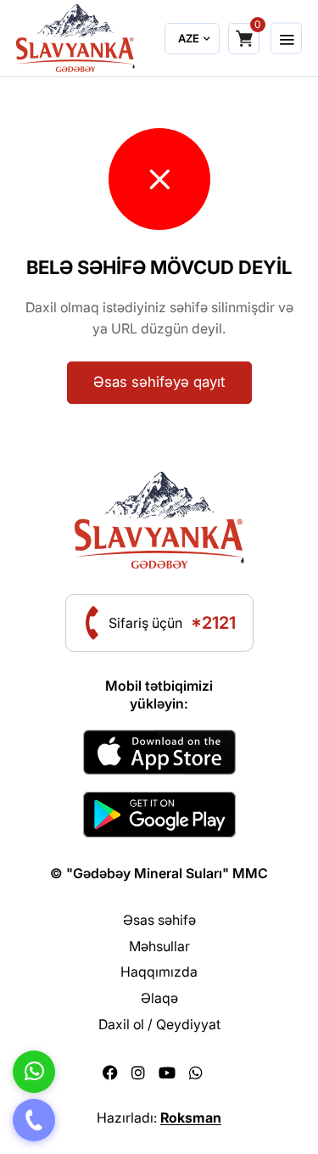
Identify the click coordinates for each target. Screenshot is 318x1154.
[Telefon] (34, 1120)
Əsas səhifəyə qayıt (159, 381)
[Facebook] (110, 1073)
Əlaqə (159, 997)
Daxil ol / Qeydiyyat (159, 1024)
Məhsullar (159, 946)
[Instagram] (138, 1073)
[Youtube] (167, 1073)
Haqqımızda (159, 971)
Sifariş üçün (172, 623)
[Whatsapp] (196, 1073)
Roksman (190, 1117)
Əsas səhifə (159, 919)
